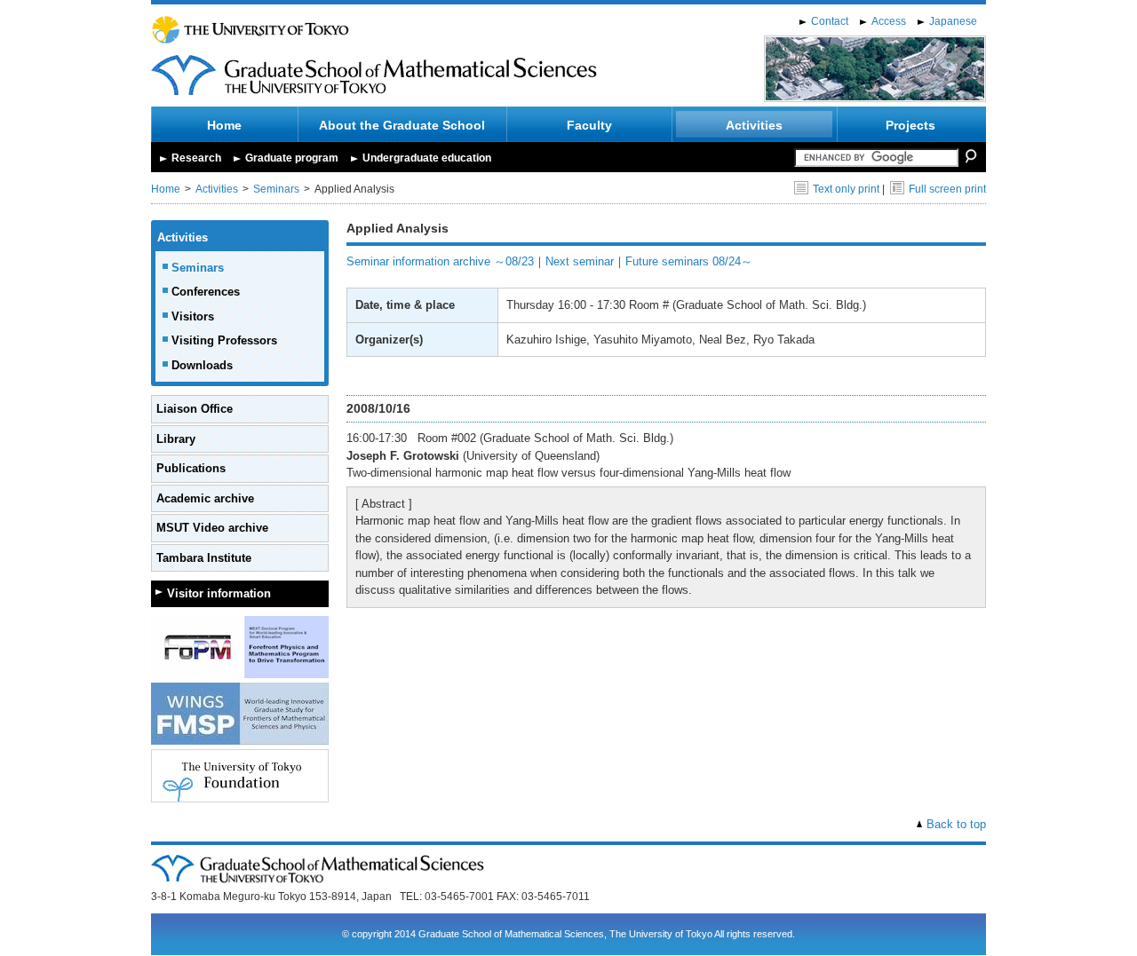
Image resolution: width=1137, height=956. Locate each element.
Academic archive (205, 498)
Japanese (953, 21)
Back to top (956, 824)
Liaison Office (194, 408)
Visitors (192, 316)
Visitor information (219, 593)
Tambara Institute (203, 558)
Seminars (276, 189)
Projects (910, 125)
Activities (754, 125)
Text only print (846, 189)
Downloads (202, 365)
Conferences (205, 291)
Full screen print (947, 189)
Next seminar (579, 261)
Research (196, 158)
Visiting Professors (224, 340)
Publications (191, 468)
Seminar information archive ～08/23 (440, 261)
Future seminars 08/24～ (688, 261)
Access (888, 21)
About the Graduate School (402, 125)
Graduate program (291, 158)
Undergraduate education (426, 158)
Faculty (589, 125)
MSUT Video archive (212, 527)
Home (224, 125)
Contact (829, 21)
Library (175, 439)
